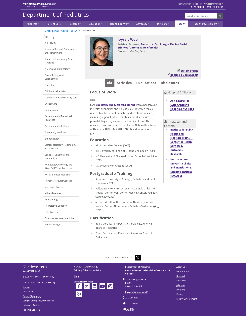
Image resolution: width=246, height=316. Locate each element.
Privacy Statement (32, 296)
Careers (26, 286)
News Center (197, 7)
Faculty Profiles (214, 7)
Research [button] (74, 23)
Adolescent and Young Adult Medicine (59, 60)
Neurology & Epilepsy (56, 205)
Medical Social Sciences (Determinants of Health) (152, 46)
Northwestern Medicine (189, 3)
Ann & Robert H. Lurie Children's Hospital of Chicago (182, 104)
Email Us (129, 309)
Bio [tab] (109, 83)
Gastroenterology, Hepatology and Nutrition (60, 146)
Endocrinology (52, 138)
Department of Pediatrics (56, 14)
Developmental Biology (57, 126)
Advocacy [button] (141, 23)
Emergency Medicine (55, 132)
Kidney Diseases (53, 193)
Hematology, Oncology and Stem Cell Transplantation (58, 166)
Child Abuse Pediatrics (56, 91)
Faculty (181, 23)
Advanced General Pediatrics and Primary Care (59, 51)
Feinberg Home (52, 30)
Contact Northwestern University (39, 282)
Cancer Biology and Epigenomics (54, 77)
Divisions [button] (162, 23)
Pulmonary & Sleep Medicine (59, 218)
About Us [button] (32, 23)
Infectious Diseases (54, 187)
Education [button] (94, 23)
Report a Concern (31, 309)
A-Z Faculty (50, 42)
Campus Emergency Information (39, 300)
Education (181, 280)
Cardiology (50, 85)
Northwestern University (212, 3)
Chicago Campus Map (135, 291)
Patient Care (54, 23)
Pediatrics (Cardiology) (155, 44)
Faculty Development (186, 298)
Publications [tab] (146, 83)
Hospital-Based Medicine (57, 174)
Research (180, 275)
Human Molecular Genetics (58, 180)
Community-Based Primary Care (61, 97)
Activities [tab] (124, 83)
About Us (180, 266)
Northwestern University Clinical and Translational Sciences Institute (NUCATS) (181, 167)
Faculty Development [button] (205, 23)
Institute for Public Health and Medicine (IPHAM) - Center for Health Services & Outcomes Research (181, 142)
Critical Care (51, 103)
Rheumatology (52, 224)
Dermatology (51, 110)
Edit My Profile (189, 70)
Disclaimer (28, 291)
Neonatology (51, 199)
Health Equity (118, 23)
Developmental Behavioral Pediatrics (58, 118)
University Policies (32, 305)
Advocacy (180, 285)
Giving (77, 275)
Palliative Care (52, 212)
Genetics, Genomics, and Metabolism (57, 156)
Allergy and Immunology (57, 68)
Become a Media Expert (184, 74)
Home (65, 30)
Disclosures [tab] (170, 83)
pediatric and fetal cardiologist (116, 105)
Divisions (180, 289)
